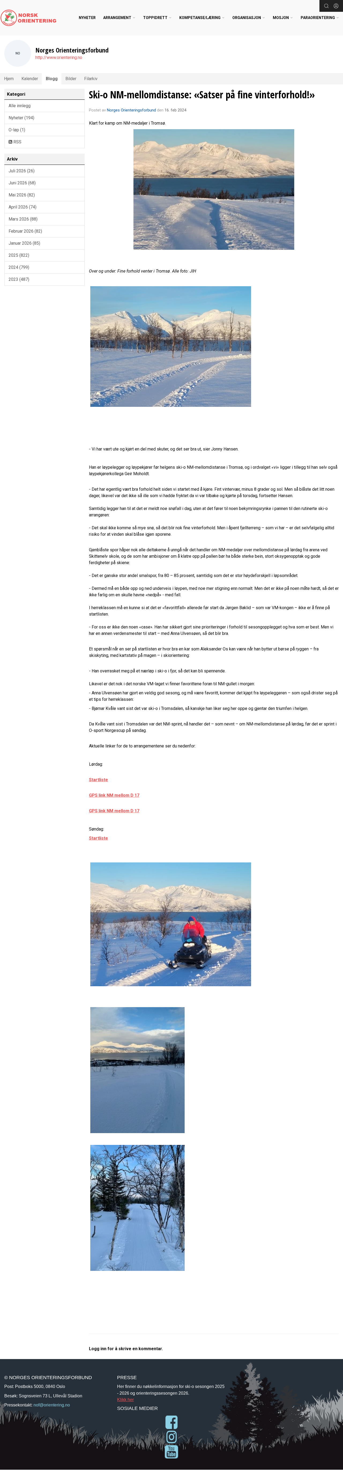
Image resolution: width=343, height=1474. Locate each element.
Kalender (29, 78)
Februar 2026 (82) (25, 231)
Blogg (52, 78)
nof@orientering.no (51, 1404)
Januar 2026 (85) (24, 243)
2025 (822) (19, 255)
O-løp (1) (17, 129)
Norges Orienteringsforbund (131, 110)
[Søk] (326, 6)
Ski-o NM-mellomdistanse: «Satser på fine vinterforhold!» (202, 94)
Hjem (9, 78)
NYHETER (87, 18)
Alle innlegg (20, 105)
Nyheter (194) (21, 117)
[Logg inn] (336, 6)
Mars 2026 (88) (23, 219)
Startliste (98, 779)
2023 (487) (19, 279)
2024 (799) (19, 267)
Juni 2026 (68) (22, 182)
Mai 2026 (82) (22, 195)
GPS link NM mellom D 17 (114, 795)
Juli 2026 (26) (22, 170)
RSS (16, 141)
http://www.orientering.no (58, 57)
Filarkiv (91, 78)
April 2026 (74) (22, 207)
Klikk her (125, 1399)
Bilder (70, 78)
